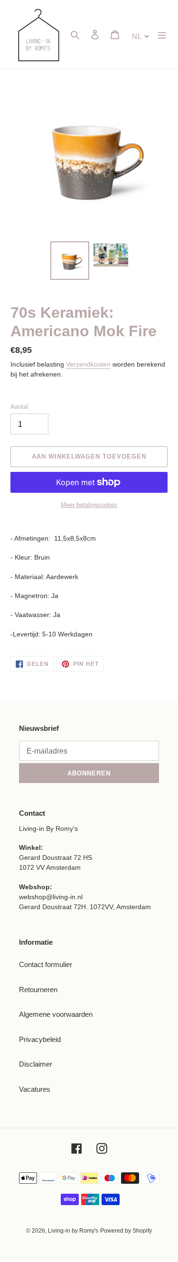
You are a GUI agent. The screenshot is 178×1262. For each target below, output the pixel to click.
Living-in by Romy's (73, 1230)
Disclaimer (35, 1064)
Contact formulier (45, 964)
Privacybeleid (40, 1039)
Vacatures (34, 1089)
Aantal (19, 406)
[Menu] (162, 34)
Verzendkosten (88, 364)
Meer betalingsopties (89, 504)
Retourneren (38, 990)
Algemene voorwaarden (56, 1014)
